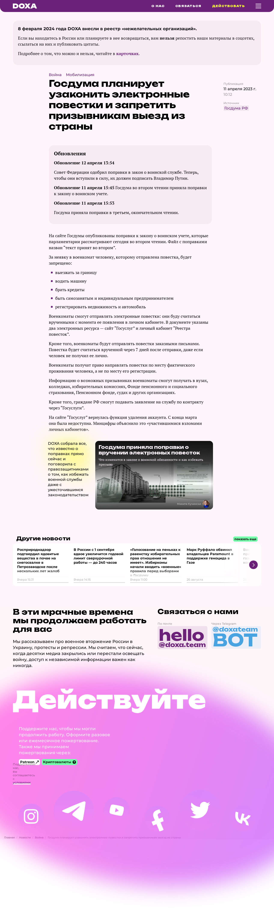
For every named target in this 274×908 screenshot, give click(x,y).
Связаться (188, 6)
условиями (22, 782)
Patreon (27, 762)
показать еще (245, 539)
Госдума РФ (236, 108)
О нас (158, 6)
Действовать (228, 6)
